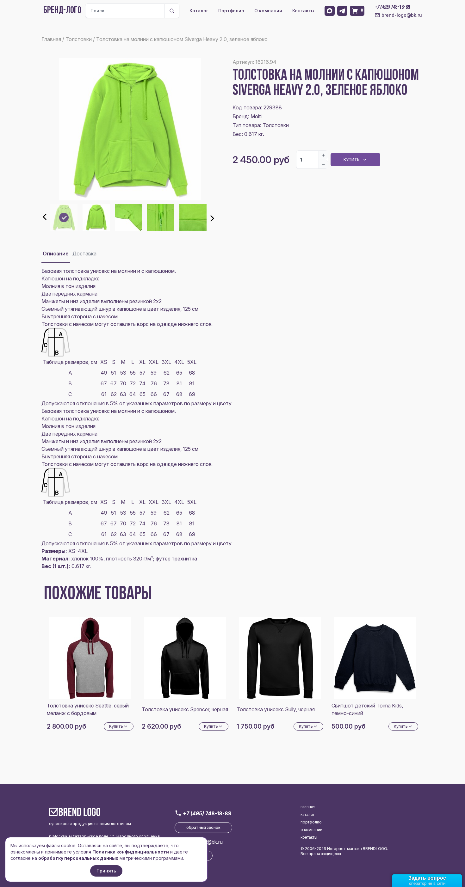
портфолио (311, 822)
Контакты (303, 10)
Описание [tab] (56, 253)
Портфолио (231, 10)
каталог (308, 814)
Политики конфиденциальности (130, 851)
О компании (268, 10)
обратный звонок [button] (203, 827)
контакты (309, 837)
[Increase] (323, 155)
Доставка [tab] (84, 253)
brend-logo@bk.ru (401, 15)
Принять (106, 870)
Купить (352, 159)
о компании (311, 829)
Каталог (198, 10)
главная (308, 806)
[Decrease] (323, 164)
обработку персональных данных (78, 858)
